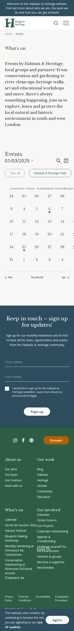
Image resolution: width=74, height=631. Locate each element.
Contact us (14, 578)
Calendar (11, 519)
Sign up (37, 412)
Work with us (13, 486)
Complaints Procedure (61, 598)
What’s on (14, 510)
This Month (37, 277)
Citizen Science (47, 520)
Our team (11, 475)
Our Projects (45, 526)
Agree (57, 620)
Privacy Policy (9, 598)
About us (13, 460)
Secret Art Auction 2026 (20, 525)
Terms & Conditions (24, 598)
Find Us (43, 549)
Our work (45, 460)
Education (43, 497)
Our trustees (13, 480)
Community (44, 491)
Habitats (42, 475)
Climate (42, 486)
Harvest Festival (15, 531)
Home (8, 34)
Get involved (48, 510)
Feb (10, 277)
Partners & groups (49, 556)
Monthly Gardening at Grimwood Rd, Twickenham (19, 550)
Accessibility (43, 596)
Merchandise (45, 567)
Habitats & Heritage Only (50, 173)
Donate (56, 440)
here (33, 395)
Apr (64, 277)
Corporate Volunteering (52, 531)
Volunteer (43, 515)
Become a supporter (51, 562)
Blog (40, 469)
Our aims (11, 469)
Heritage (42, 480)
